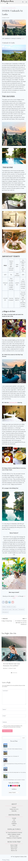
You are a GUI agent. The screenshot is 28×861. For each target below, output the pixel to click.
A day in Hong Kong (7, 620)
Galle (4, 606)
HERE (16, 596)
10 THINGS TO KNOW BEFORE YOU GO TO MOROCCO (20, 621)
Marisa (5, 668)
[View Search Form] (23, 2)
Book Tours (14, 848)
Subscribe (14, 811)
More (14, 825)
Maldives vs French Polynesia (14, 838)
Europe (14, 821)
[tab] (11, 672)
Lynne (22, 38)
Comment (5, 690)
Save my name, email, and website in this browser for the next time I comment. (13, 726)
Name (4, 709)
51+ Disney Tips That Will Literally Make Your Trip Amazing (14, 772)
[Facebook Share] (3, 602)
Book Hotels (14, 847)
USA (14, 820)
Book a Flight (14, 845)
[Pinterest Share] (12, 602)
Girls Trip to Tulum (14, 836)
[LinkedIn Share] (9, 602)
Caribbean (14, 823)
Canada (14, 818)
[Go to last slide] (4, 654)
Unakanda (21, 609)
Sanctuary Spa (13, 402)
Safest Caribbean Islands (14, 834)
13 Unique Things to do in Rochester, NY (11, 756)
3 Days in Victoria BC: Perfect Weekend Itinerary (12, 748)
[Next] (24, 654)
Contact (14, 807)
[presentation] (14, 648)
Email (4, 715)
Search (23, 737)
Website (5, 722)
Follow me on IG (14, 809)
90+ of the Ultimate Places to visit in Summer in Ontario (14, 779)
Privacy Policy (5, 859)
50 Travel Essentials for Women (14, 832)
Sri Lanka (15, 609)
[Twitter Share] (6, 602)
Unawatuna (5, 612)
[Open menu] (26, 2)
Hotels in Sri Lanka (11, 606)
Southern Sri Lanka (7, 609)
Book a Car (14, 850)
